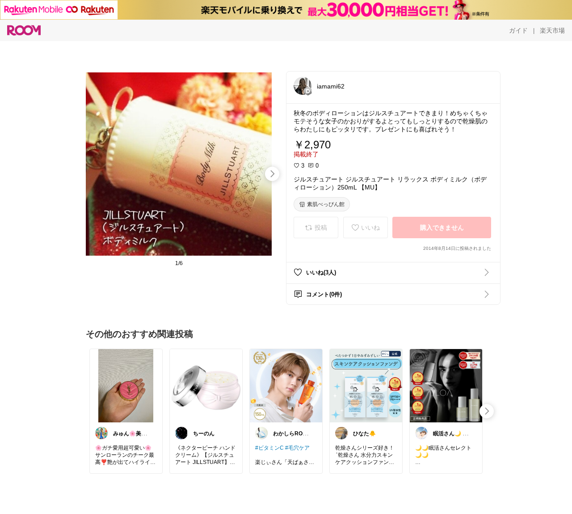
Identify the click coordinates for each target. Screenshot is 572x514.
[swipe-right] (272, 174)
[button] (302, 86)
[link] (126, 385)
